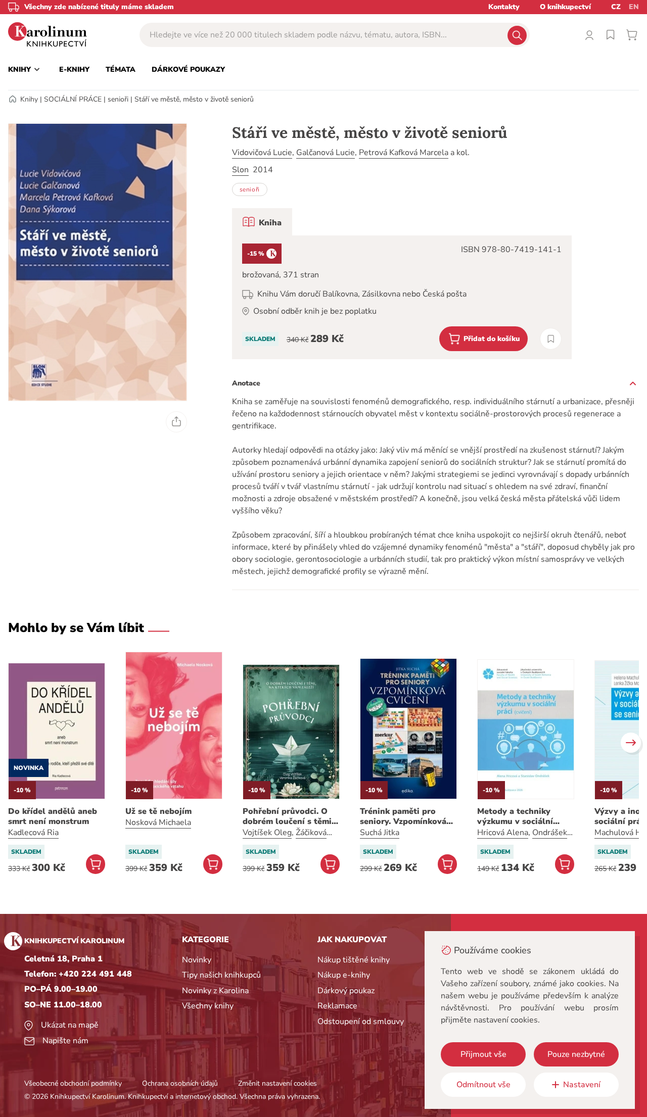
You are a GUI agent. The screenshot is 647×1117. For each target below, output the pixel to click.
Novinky (196, 959)
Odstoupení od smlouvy (360, 1021)
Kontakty (504, 7)
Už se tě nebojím (158, 811)
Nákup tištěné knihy (353, 959)
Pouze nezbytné (576, 1054)
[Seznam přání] (611, 35)
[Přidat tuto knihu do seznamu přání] (551, 339)
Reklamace (337, 1005)
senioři (118, 99)
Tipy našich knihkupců (221, 975)
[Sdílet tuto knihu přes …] (176, 421)
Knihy (29, 99)
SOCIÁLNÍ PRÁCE (73, 99)
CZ (616, 7)
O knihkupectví (565, 7)
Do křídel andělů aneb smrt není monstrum (52, 816)
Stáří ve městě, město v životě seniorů (194, 99)
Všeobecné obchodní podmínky (73, 1083)
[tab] (262, 221)
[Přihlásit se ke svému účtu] (589, 35)
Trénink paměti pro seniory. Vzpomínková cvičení (403, 816)
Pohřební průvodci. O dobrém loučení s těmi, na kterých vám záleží (288, 816)
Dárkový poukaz (346, 990)
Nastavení (581, 1084)
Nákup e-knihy (343, 975)
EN (634, 7)
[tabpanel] (402, 297)
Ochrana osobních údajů (180, 1083)
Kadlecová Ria (33, 832)
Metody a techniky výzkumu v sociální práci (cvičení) (515, 816)
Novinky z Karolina (215, 990)
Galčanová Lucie (325, 152)
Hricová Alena (502, 832)
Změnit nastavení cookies (277, 1083)
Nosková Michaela (158, 822)
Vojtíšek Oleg (267, 832)
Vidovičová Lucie (262, 152)
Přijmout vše (483, 1054)
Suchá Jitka (379, 832)
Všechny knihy (208, 1005)
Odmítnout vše (483, 1084)
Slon (240, 169)
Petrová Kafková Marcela (403, 152)
